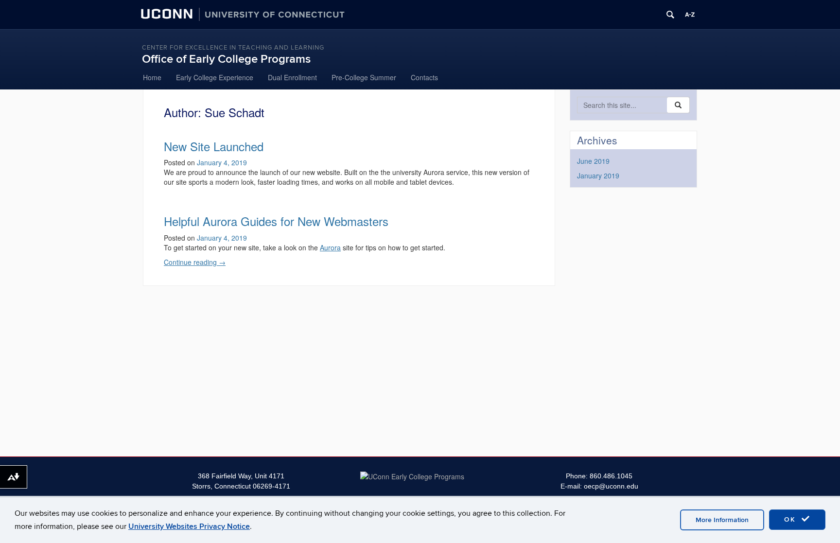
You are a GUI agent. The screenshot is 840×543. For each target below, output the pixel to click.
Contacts (424, 77)
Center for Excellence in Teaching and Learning (233, 48)
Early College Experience (214, 77)
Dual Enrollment (292, 77)
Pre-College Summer (364, 77)
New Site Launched (213, 146)
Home (152, 77)
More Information (722, 520)
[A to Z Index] (690, 14)
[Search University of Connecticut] (670, 14)
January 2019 (598, 175)
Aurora (330, 247)
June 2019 (593, 161)
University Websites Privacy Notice (189, 526)
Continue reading (195, 262)
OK (791, 519)
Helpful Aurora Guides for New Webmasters (276, 220)
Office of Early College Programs (226, 59)
